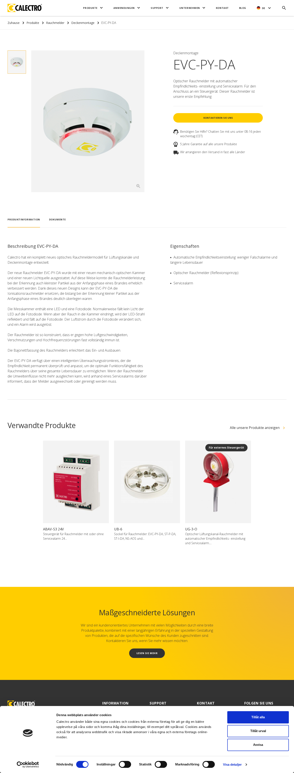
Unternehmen (189, 7)
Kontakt (222, 7)
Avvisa (258, 745)
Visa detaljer (232, 764)
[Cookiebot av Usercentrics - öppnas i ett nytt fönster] (28, 764)
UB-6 (118, 529)
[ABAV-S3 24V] (76, 482)
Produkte (90, 7)
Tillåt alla (258, 717)
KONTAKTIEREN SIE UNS (218, 117)
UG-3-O (191, 529)
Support (157, 7)
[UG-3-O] (218, 482)
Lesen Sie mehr (147, 653)
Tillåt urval (258, 731)
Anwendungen (124, 7)
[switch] (125, 764)
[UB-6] (147, 482)
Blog (242, 7)
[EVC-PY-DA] (88, 121)
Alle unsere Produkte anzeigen (255, 427)
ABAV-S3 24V (53, 529)
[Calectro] (25, 8)
